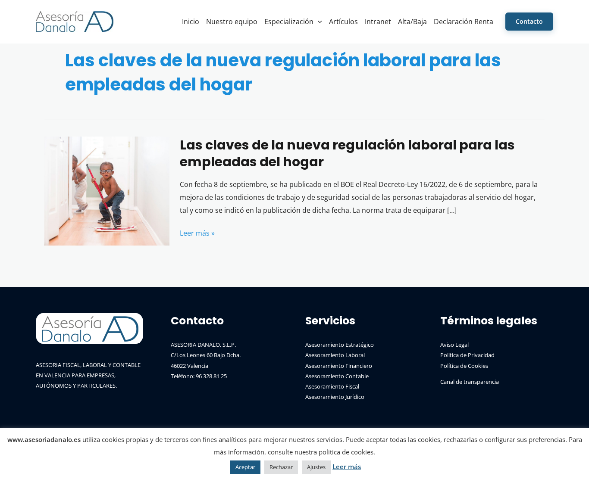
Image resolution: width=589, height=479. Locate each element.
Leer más (346, 466)
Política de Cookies (464, 366)
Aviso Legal (454, 344)
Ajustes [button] (316, 467)
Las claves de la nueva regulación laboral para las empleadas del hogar (347, 153)
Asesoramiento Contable (337, 376)
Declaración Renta (463, 21)
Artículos (343, 21)
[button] (317, 21)
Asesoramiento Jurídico (334, 397)
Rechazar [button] (281, 467)
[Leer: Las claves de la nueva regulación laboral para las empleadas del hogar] (106, 190)
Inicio (190, 21)
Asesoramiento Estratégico (339, 344)
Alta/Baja (412, 21)
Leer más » (197, 234)
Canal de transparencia (469, 382)
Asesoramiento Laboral (335, 355)
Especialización (288, 21)
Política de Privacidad (467, 355)
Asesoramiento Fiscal (332, 386)
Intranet (378, 21)
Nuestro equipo (231, 21)
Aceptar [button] (245, 467)
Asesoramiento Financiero (338, 366)
